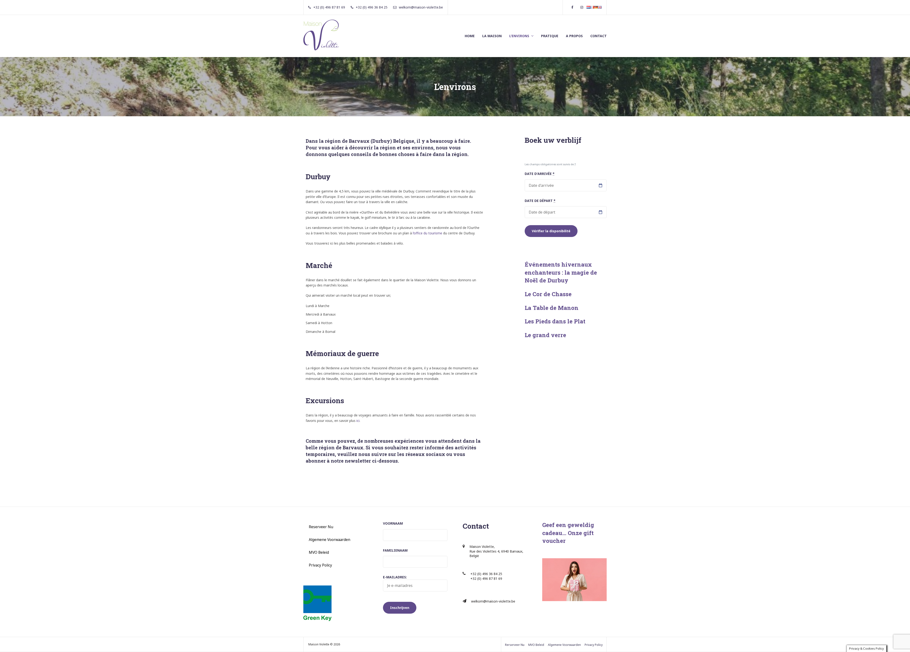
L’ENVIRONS (519, 36)
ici (357, 420)
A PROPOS (574, 36)
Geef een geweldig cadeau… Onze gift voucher (568, 533)
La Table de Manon (551, 308)
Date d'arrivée (540, 173)
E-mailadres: (395, 577)
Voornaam (393, 523)
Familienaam (395, 550)
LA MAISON (492, 36)
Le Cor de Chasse (548, 294)
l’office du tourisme (427, 233)
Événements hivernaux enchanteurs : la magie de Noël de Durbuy (561, 272)
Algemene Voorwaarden (329, 539)
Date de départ (540, 200)
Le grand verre (545, 335)
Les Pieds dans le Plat (555, 321)
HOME (470, 36)
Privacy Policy (320, 565)
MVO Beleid (319, 552)
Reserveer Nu (321, 526)
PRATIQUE (549, 36)
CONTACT (598, 36)
